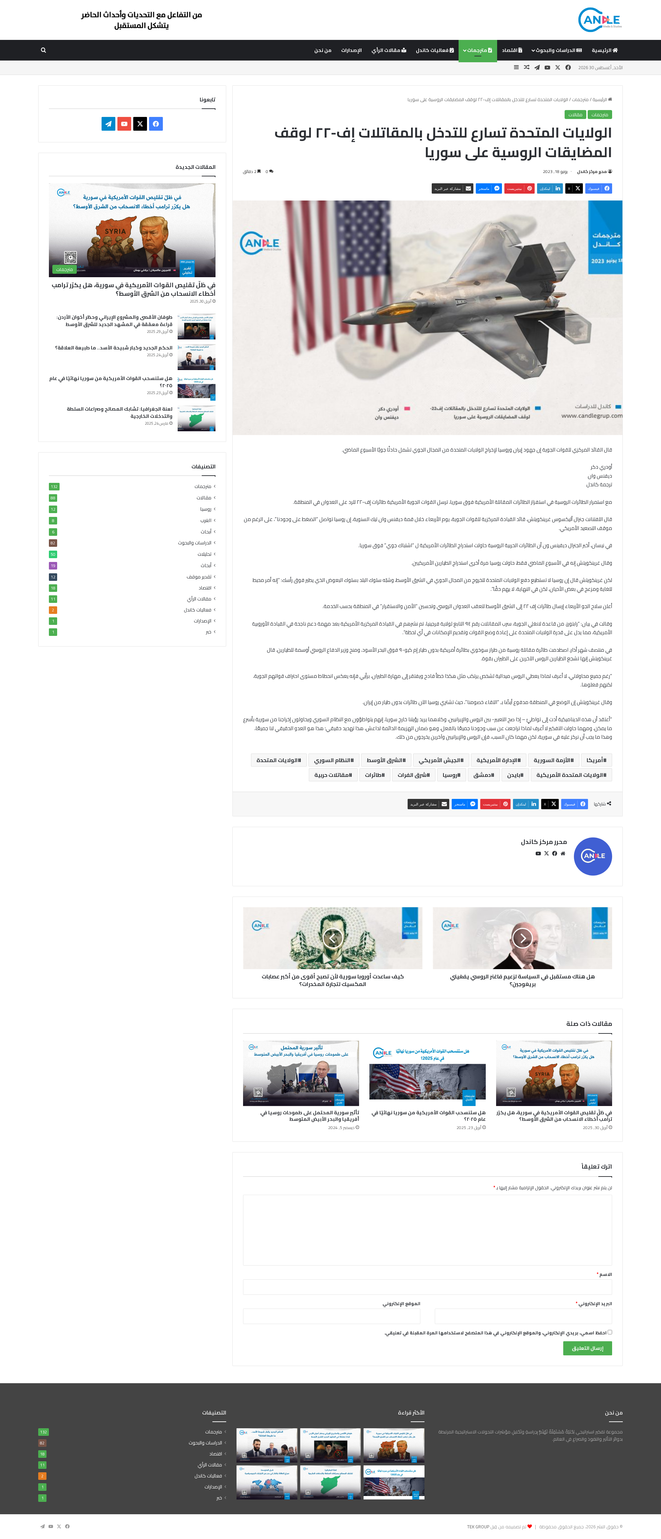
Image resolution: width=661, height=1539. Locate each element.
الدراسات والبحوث (556, 50)
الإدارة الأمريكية (496, 760)
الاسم (604, 1274)
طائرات (373, 775)
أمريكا (595, 760)
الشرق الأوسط (384, 760)
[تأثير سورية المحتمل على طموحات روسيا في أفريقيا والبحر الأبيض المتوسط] (301, 1073)
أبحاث (206, 531)
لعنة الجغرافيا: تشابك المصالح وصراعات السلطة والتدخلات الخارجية (119, 412)
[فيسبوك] (554, 853)
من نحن (323, 50)
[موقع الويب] (563, 853)
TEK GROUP (478, 1526)
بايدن (513, 775)
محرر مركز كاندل (592, 171)
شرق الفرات (412, 775)
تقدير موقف (199, 576)
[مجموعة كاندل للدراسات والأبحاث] (600, 20)
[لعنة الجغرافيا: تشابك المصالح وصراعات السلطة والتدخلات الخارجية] (197, 418)
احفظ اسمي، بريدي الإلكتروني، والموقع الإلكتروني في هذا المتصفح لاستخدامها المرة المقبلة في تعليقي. (495, 1333)
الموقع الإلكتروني (401, 1303)
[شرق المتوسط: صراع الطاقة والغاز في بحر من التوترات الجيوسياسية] (267, 1482)
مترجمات (477, 50)
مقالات (575, 114)
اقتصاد (510, 50)
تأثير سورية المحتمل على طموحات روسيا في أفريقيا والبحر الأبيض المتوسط (309, 1116)
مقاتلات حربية (331, 775)
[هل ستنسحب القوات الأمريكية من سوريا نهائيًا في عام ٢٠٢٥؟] (427, 1073)
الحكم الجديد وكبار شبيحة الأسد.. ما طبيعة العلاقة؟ (113, 347)
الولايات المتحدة (277, 760)
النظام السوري (332, 760)
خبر (208, 632)
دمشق (482, 775)
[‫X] (546, 853)
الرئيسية (602, 50)
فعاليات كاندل (433, 50)
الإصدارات (351, 50)
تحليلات (204, 553)
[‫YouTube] (538, 853)
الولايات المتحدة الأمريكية (569, 775)
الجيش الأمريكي (439, 760)
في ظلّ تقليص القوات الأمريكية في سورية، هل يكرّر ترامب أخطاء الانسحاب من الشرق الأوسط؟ (554, 1116)
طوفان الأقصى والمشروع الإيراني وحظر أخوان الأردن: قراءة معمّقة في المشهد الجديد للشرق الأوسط (114, 321)
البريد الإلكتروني (594, 1303)
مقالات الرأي (386, 50)
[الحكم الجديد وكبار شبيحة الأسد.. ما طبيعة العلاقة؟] (197, 357)
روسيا (450, 775)
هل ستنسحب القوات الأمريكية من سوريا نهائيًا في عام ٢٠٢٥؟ (428, 1116)
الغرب (205, 520)
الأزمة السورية (552, 760)
